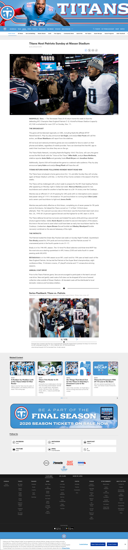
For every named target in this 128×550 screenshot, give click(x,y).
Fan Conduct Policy (92, 504)
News (47, 481)
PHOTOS (77, 481)
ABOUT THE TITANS (121, 481)
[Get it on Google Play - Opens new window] (69, 529)
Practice (77, 487)
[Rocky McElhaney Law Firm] (82, 463)
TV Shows (62, 487)
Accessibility (121, 505)
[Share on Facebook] (86, 51)
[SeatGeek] (70, 463)
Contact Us (121, 484)
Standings (33, 497)
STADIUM (91, 481)
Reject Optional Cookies (98, 544)
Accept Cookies (112, 544)
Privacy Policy (66, 548)
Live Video (62, 484)
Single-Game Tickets (20, 494)
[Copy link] (96, 50)
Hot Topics (47, 498)
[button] (62, 398)
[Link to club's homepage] (5, 29)
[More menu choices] (72, 29)
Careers (121, 487)
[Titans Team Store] (64, 469)
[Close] (125, 544)
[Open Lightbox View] (64, 324)
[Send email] (93, 51)
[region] (64, 544)
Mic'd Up (62, 497)
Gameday (77, 484)
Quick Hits (47, 495)
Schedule (6, 481)
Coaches (34, 490)
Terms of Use (121, 502)
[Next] (77, 339)
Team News (47, 484)
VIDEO (62, 481)
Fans (77, 492)
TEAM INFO (33, 481)
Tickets (20, 481)
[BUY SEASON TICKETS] (64, 416)
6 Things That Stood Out (47, 507)
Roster (33, 487)
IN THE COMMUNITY (106, 481)
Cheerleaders (77, 490)
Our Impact (106, 504)
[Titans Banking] (58, 463)
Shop (121, 512)
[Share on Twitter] (89, 51)
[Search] (93, 29)
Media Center (106, 484)
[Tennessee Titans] (64, 536)
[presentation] (117, 398)
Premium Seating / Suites (20, 504)
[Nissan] (46, 463)
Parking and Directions (91, 494)
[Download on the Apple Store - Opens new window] (57, 528)
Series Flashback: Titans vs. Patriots (47, 293)
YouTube (62, 508)
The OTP (62, 490)
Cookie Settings (83, 544)
